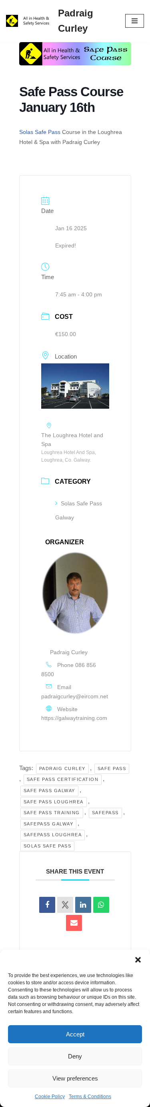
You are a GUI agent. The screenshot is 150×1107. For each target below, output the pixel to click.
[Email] (74, 923)
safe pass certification (63, 779)
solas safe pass (48, 845)
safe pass (112, 768)
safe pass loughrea (54, 801)
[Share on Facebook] (47, 905)
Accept (75, 1034)
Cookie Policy (50, 1096)
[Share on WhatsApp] (101, 905)
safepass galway (49, 823)
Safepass (105, 812)
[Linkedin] (83, 905)
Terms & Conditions (90, 1096)
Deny (75, 1056)
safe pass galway (49, 790)
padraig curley (62, 768)
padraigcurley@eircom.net (74, 696)
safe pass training (52, 812)
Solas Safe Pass (39, 132)
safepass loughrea (53, 834)
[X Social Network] (65, 905)
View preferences (75, 1078)
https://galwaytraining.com (74, 718)
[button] (138, 960)
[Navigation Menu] (134, 21)
